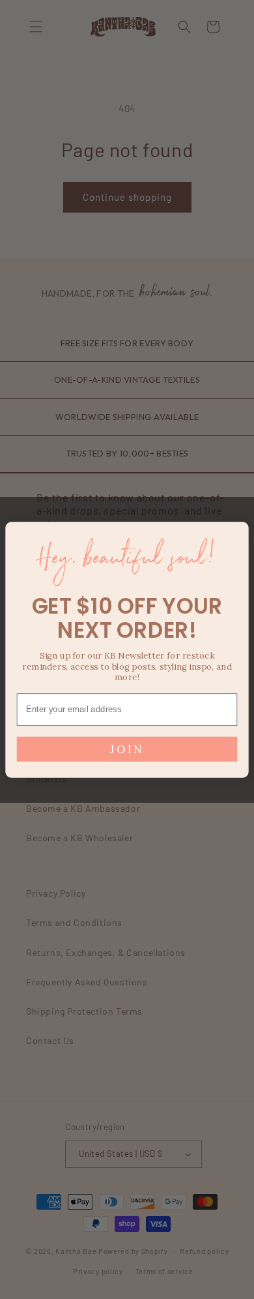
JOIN (126, 748)
